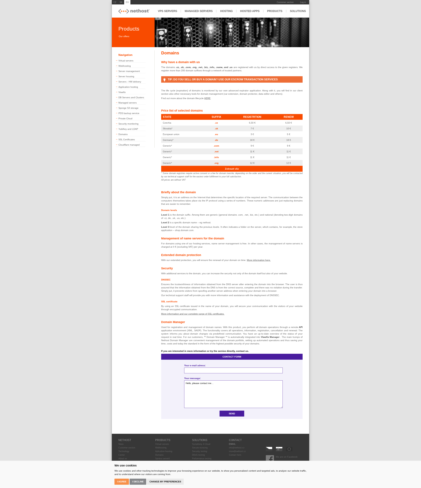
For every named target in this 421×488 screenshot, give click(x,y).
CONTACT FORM (232, 356)
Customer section (285, 2)
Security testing (199, 451)
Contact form (235, 455)
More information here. (259, 260)
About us (122, 458)
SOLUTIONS (199, 440)
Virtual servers (162, 444)
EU (127, 2)
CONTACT (235, 440)
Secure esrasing (200, 447)
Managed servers (199, 11)
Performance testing (201, 458)
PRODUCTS (162, 440)
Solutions (298, 11)
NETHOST (124, 440)
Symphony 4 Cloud (201, 444)
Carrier (121, 455)
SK (121, 2)
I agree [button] (121, 481)
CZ (114, 2)
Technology (123, 451)
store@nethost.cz (237, 451)
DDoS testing (198, 455)
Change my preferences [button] (165, 481)
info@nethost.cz (237, 447)
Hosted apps (250, 11)
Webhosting (160, 447)
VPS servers (167, 11)
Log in (303, 2)
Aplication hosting (163, 451)
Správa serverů (162, 458)
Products (274, 11)
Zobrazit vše (232, 168)
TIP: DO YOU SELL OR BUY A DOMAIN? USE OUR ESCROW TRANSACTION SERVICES (223, 79)
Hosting (226, 11)
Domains (159, 455)
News (121, 444)
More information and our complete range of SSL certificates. (192, 314)
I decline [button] (138, 481)
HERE (207, 98)
